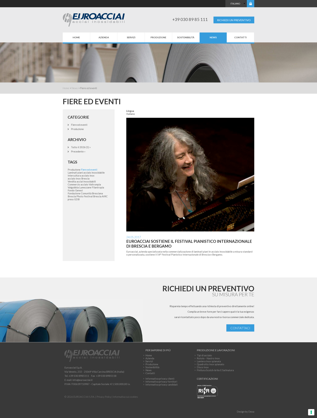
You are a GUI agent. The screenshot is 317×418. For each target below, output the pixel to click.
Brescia (97, 196)
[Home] (97, 19)
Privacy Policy (104, 396)
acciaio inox (87, 175)
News (213, 37)
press (71, 199)
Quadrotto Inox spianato (210, 364)
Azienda (104, 37)
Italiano (235, 3)
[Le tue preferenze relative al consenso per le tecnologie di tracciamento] (311, 412)
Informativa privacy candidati (161, 384)
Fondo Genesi (75, 190)
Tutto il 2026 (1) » (81, 147)
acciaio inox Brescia (78, 178)
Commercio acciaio (78, 184)
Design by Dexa (245, 411)
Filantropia (98, 187)
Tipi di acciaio (204, 355)
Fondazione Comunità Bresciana (85, 193)
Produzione (158, 37)
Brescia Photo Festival (80, 196)
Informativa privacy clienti (159, 378)
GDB (77, 199)
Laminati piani (75, 172)
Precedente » (78, 151)
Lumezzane (85, 187)
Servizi (131, 37)
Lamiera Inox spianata (209, 361)
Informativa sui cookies (125, 396)
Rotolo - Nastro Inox (208, 358)
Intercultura (74, 175)
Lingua (130, 110)
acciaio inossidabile (94, 172)
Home (76, 37)
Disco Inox (203, 367)
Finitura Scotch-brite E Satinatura (215, 370)
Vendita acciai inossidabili (82, 181)
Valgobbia (73, 187)
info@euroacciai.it (82, 379)
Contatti (240, 37)
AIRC (105, 196)
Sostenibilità (185, 37)
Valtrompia (95, 184)
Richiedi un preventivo (234, 19)
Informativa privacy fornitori (161, 381)
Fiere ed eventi (79, 124)
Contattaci (240, 328)
